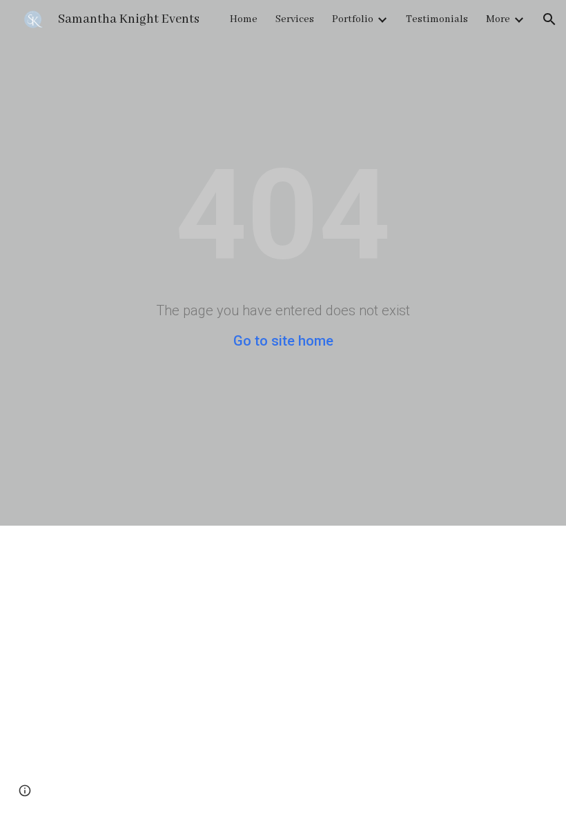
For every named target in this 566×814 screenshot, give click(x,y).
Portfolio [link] (352, 19)
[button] (549, 19)
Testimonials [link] (437, 19)
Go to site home (283, 340)
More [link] (498, 19)
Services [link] (294, 19)
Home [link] (243, 19)
